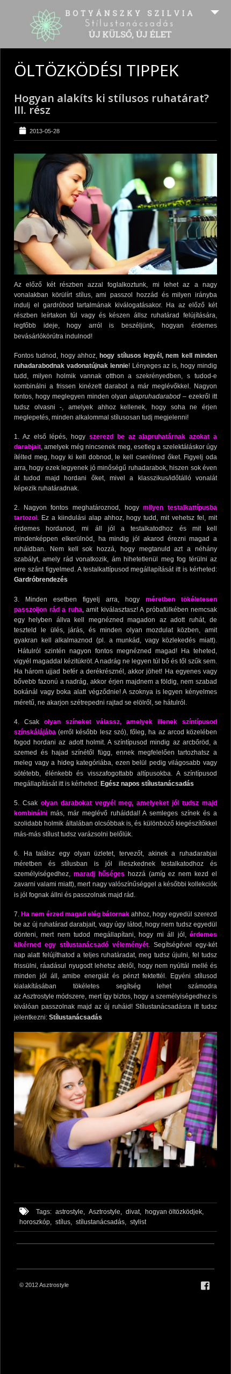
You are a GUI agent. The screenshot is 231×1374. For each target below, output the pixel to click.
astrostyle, (70, 1212)
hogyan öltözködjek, (174, 1212)
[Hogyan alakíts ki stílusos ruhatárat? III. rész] (115, 214)
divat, (133, 1212)
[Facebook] (205, 1286)
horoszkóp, (35, 1222)
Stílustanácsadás (76, 1017)
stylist (138, 1222)
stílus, (63, 1222)
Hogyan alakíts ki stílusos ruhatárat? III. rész (111, 104)
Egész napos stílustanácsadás (147, 783)
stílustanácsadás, (101, 1222)
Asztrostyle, (105, 1212)
